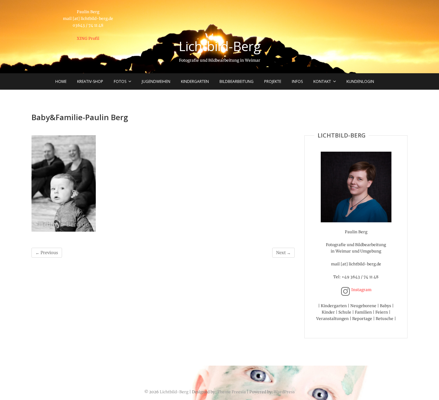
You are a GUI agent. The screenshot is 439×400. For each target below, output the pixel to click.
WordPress (284, 391)
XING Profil (88, 38)
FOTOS (120, 81)
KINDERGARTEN (195, 81)
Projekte (272, 81)
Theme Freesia (231, 391)
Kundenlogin (360, 81)
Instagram (361, 289)
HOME (61, 81)
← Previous (46, 252)
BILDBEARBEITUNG (237, 81)
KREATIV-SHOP (90, 81)
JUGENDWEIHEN (156, 81)
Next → (283, 252)
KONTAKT (322, 81)
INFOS (297, 81)
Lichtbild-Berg (220, 46)
